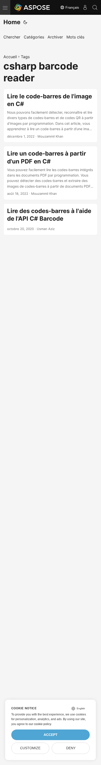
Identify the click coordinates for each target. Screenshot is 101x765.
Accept (51, 735)
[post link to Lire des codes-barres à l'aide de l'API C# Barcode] (50, 219)
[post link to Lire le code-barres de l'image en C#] (50, 115)
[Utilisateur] (85, 7)
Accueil (10, 56)
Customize (30, 748)
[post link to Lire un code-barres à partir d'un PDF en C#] (50, 173)
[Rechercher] (95, 7)
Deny (71, 748)
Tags (25, 56)
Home (11, 22)
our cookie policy (40, 724)
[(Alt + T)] (25, 22)
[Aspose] (32, 7)
